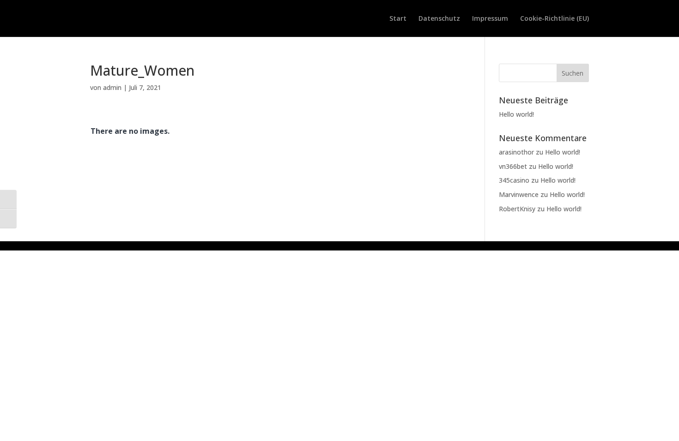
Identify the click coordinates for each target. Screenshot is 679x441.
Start (397, 19)
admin (112, 87)
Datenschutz (439, 19)
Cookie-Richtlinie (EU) (554, 19)
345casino (514, 180)
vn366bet (513, 166)
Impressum (490, 19)
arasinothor (516, 152)
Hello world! (516, 114)
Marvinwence (519, 194)
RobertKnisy (517, 208)
